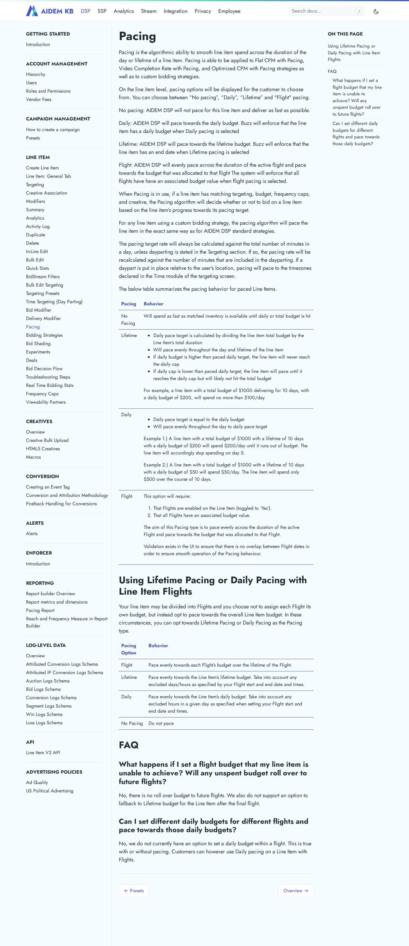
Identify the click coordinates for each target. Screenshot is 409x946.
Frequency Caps (42, 393)
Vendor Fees (38, 99)
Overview (35, 431)
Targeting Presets (42, 293)
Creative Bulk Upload (47, 440)
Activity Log (38, 226)
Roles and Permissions (48, 91)
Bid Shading (38, 343)
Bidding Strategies (44, 335)
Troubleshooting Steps (48, 376)
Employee (229, 11)
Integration (175, 11)
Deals (31, 360)
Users (31, 82)
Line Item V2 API (43, 752)
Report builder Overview (50, 593)
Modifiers (35, 201)
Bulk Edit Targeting (44, 284)
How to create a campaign (53, 129)
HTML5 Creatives (43, 448)
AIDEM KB (57, 11)
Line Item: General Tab (48, 176)
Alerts (31, 533)
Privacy (203, 11)
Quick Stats (37, 268)
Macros (33, 457)
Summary (35, 209)
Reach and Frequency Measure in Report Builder (66, 622)
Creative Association (46, 192)
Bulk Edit (35, 259)
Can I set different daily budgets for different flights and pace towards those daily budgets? (356, 133)
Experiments (38, 351)
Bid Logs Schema (43, 689)
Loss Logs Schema (44, 722)
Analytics (124, 11)
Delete (32, 243)
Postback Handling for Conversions (61, 503)
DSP (85, 11)
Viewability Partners (46, 402)
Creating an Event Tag (48, 486)
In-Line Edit (37, 251)
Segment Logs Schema (49, 705)
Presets (33, 137)
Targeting (35, 184)
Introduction (38, 44)
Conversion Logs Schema (51, 697)
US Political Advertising (49, 790)
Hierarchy (35, 74)
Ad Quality (37, 782)
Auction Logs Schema (48, 680)
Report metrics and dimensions (56, 601)
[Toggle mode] (376, 11)
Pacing (33, 326)
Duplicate (35, 234)
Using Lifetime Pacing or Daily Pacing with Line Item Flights (354, 53)
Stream (149, 11)
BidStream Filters (43, 276)
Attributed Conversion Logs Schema (62, 664)
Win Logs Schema (44, 714)
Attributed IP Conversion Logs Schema (64, 672)
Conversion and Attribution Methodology (67, 495)
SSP (102, 11)
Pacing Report (40, 610)
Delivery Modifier (43, 318)
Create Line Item (42, 167)
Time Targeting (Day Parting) (54, 301)
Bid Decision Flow (44, 368)
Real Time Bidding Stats (49, 385)
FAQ (332, 71)
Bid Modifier (38, 310)
